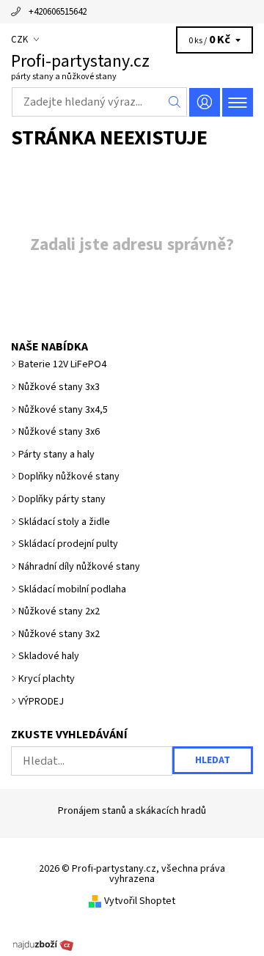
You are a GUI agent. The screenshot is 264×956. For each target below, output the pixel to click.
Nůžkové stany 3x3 (59, 387)
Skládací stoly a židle (64, 522)
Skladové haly (48, 656)
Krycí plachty (46, 679)
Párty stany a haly (56, 454)
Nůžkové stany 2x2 (59, 611)
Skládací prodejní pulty (68, 544)
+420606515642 (58, 11)
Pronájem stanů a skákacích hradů (132, 811)
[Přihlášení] (204, 102)
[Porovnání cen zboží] (43, 944)
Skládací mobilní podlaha (72, 589)
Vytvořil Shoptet (139, 901)
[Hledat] (175, 102)
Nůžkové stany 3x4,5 (63, 409)
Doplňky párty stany (62, 499)
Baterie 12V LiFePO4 (62, 364)
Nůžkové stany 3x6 (59, 431)
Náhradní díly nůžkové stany (79, 566)
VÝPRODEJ (41, 701)
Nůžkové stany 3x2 (59, 634)
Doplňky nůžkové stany (69, 476)
